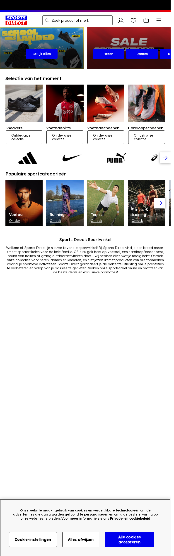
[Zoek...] (46, 20)
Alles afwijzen (81, 539)
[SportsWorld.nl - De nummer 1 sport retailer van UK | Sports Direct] (16, 20)
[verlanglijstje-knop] (133, 20)
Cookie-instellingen (33, 539)
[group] (85, 157)
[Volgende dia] (165, 157)
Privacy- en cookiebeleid (130, 518)
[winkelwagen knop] (146, 20)
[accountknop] (120, 20)
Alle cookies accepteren (129, 539)
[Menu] (158, 20)
